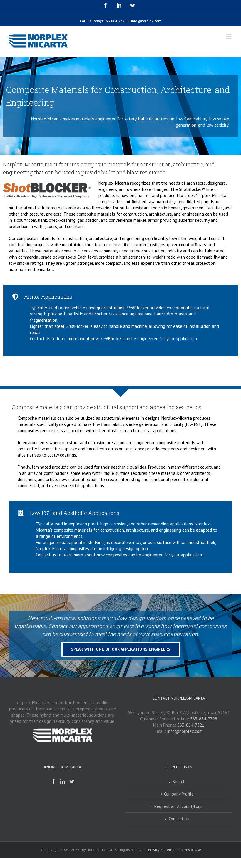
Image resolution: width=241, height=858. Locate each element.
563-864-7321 (190, 725)
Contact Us (179, 818)
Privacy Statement (163, 849)
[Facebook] (53, 781)
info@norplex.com (146, 21)
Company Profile (179, 794)
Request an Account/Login (179, 806)
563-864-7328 (115, 21)
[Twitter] (71, 781)
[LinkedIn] (62, 781)
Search (179, 781)
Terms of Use (190, 849)
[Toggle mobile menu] (229, 36)
